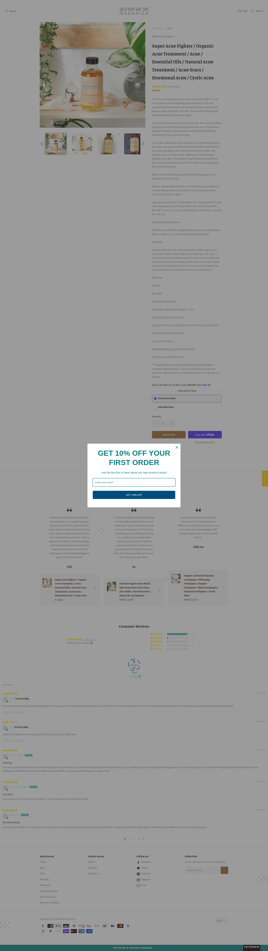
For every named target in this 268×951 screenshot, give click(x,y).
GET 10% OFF (134, 495)
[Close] (177, 447)
